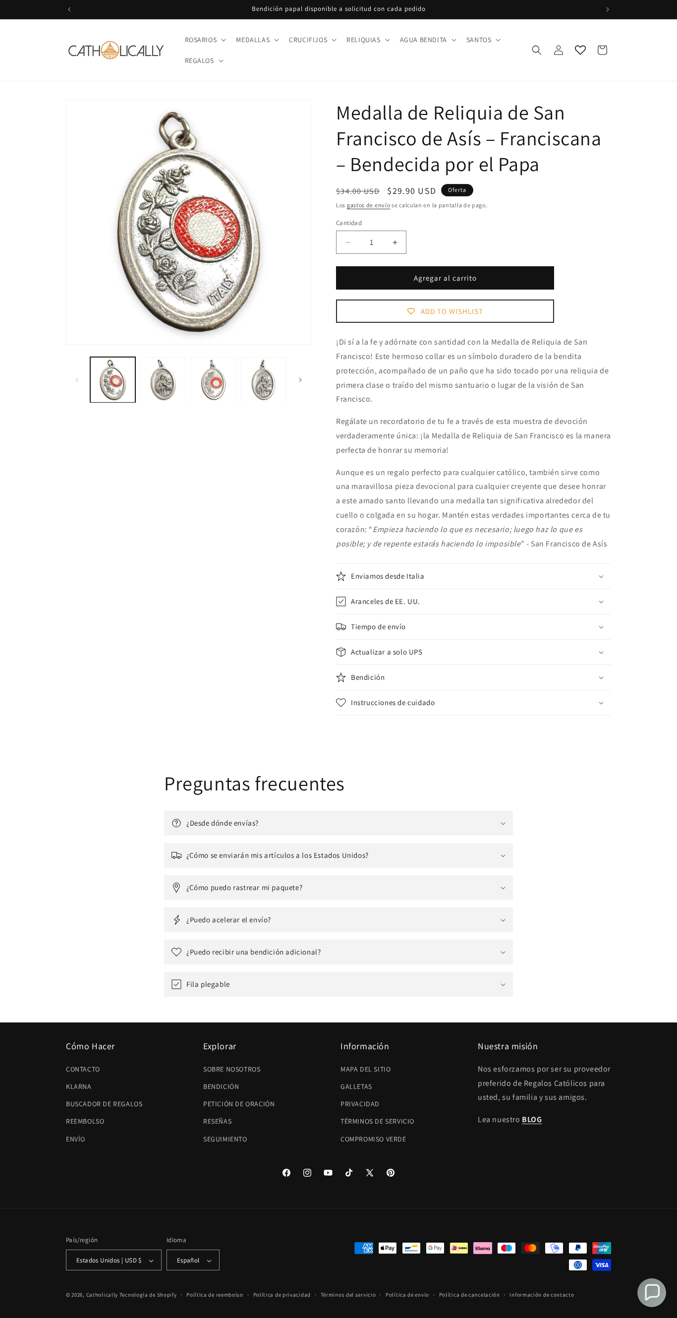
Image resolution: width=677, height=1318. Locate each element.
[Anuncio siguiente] (608, 9)
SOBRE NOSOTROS (231, 1068)
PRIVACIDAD (360, 1103)
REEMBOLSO (85, 1121)
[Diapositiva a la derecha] (300, 380)
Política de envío (407, 1294)
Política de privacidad (282, 1294)
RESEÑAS (217, 1121)
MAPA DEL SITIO (365, 1068)
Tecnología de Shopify (148, 1295)
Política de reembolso (214, 1294)
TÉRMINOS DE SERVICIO (377, 1121)
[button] (204, 39)
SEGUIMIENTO (225, 1138)
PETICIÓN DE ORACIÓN (239, 1103)
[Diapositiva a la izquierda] (77, 380)
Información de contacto (541, 1294)
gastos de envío (369, 205)
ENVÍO (75, 1138)
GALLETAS (356, 1085)
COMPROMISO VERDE (373, 1138)
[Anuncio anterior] (69, 9)
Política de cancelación (469, 1294)
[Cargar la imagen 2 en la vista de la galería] (162, 379)
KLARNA (79, 1085)
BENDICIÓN (221, 1085)
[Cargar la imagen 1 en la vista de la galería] (112, 379)
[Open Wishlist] (580, 50)
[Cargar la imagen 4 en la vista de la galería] (263, 379)
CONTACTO (83, 1068)
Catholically (102, 1295)
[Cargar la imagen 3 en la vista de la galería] (213, 379)
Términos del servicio (348, 1294)
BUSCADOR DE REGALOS (104, 1103)
